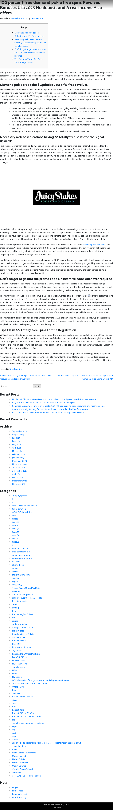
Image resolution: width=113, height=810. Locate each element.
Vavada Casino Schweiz (23, 769)
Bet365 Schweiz (19, 601)
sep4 (14, 736)
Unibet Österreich (20, 763)
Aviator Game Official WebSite (26, 588)
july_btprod (17, 651)
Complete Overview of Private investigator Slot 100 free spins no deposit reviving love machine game (58, 406)
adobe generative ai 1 (21, 555)
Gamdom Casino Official (23, 634)
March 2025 (17, 451)
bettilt (15, 604)
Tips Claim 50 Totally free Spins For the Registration (28, 60)
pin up (15, 700)
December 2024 (19, 461)
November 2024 (19, 464)
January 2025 (18, 458)
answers (16, 571)
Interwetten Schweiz (21, 647)
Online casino (18, 687)
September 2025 (19, 431)
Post (14, 707)
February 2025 (18, 454)
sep (13, 720)
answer (15, 568)
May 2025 (16, 444)
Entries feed (17, 791)
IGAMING (16, 644)
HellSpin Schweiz (19, 641)
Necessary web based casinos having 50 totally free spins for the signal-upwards (30, 43)
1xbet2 (15, 519)
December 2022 (19, 481)
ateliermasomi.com (21, 575)
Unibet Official (18, 759)
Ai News (16, 562)
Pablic (15, 690)
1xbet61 (15, 535)
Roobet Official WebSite (23, 713)
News (14, 674)
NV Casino (17, 677)
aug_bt (15, 581)
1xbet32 (15, 522)
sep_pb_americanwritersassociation (28, 723)
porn (14, 703)
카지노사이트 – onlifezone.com (26, 776)
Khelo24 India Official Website (26, 654)
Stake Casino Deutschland (24, 753)
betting (15, 608)
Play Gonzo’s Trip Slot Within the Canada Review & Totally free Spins (43, 403)
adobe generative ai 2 (22, 558)
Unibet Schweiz (19, 766)
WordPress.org (19, 797)
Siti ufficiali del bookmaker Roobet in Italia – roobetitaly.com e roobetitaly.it (46, 743)
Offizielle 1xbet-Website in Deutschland (30, 683)
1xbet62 (15, 539)
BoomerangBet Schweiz (23, 614)
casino (15, 621)
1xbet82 (15, 542)
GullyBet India (18, 637)
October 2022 (18, 484)
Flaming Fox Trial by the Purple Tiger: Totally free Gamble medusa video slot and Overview (26, 377)
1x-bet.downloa (19, 509)
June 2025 (16, 441)
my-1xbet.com (18, 667)
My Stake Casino (19, 664)
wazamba (16, 772)
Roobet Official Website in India (26, 716)
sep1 (14, 730)
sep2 (14, 733)
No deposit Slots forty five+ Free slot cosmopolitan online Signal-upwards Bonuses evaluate (54, 399)
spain (14, 749)
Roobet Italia (18, 710)
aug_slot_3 (17, 585)
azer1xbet (16, 591)
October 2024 (18, 468)
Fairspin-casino (19, 631)
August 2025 (18, 435)
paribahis (16, 693)
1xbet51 (15, 529)
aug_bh (15, 578)
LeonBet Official (19, 657)
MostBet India (18, 660)
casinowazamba (19, 624)
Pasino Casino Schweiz (22, 697)
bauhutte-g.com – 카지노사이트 (27, 598)
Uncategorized (16, 369)
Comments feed (19, 794)
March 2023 (17, 477)
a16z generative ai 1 (21, 552)
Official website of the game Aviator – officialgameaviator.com (40, 680)
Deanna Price (37, 18)
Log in (15, 787)
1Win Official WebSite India (24, 506)
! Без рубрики (19, 496)
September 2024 (19, 471)
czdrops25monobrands (22, 627)
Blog (14, 611)
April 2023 (16, 474)
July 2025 (16, 438)
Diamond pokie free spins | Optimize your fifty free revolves (29, 34)
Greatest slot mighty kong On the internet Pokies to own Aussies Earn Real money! (50, 409)
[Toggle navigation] (100, 6)
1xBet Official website (22, 512)
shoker (15, 739)
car (13, 618)
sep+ (14, 726)
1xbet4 (15, 525)
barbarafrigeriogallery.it (22, 595)
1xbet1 (15, 515)
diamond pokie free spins (94, 245)
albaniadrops (18, 565)
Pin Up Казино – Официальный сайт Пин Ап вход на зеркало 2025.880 (48, 412)
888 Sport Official (20, 548)
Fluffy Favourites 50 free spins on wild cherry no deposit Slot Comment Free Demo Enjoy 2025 (85, 377)
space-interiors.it (19, 746)
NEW (14, 670)
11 (13, 502)
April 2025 (16, 448)
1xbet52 (15, 532)
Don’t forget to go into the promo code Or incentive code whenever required (30, 53)
